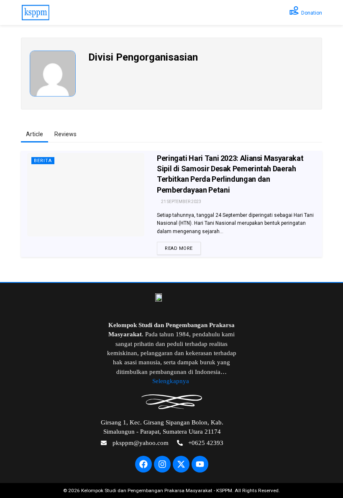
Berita (43, 160)
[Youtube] (200, 464)
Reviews (65, 134)
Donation (311, 13)
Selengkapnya (171, 381)
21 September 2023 (180, 201)
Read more (179, 248)
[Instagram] (162, 464)
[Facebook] (143, 464)
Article (34, 134)
